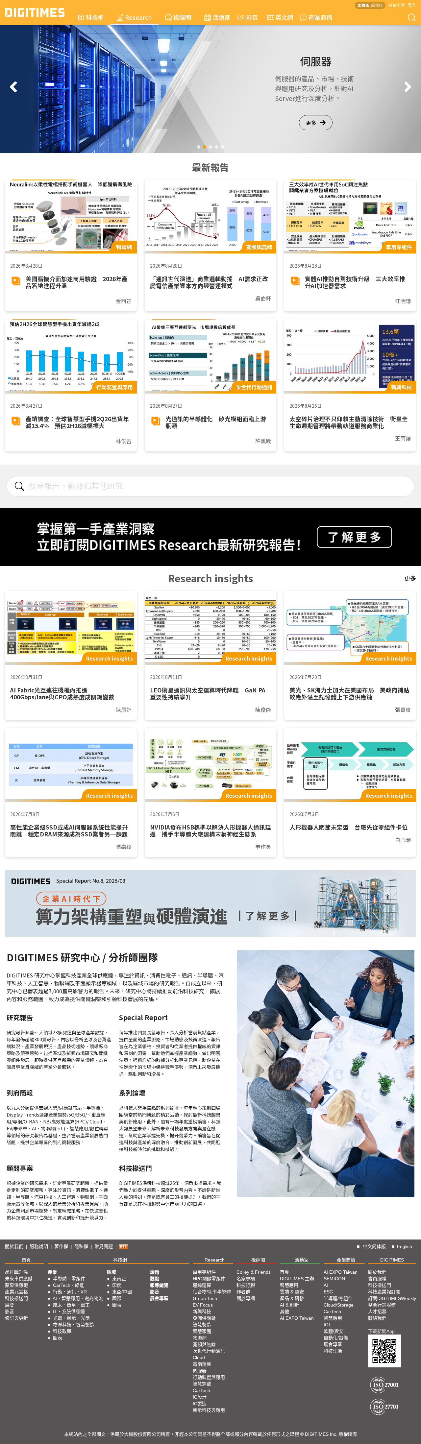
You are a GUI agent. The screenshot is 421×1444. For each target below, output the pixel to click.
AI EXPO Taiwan (297, 1318)
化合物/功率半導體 (212, 1291)
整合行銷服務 (382, 1305)
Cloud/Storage (339, 1305)
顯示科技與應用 (209, 1410)
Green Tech (205, 1298)
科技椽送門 (16, 1298)
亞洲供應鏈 (204, 1318)
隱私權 (81, 1246)
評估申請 (397, 5)
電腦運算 (202, 1364)
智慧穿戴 (202, 1383)
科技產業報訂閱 (384, 1291)
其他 (284, 1311)
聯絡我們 (377, 1318)
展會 (9, 1305)
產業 (52, 1272)
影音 (249, 17)
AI (326, 1285)
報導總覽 (159, 1285)
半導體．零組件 (69, 1278)
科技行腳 (245, 1285)
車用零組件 (204, 1272)
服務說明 (39, 1246)
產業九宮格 (16, 1291)
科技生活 (333, 1351)
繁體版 (363, 5)
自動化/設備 (336, 1337)
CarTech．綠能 (68, 1285)
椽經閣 (182, 17)
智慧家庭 (202, 1331)
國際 (116, 1298)
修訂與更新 (16, 1318)
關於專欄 (245, 1298)
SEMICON (334, 1278)
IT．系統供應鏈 (69, 1311)
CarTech (201, 1390)
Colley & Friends (253, 1272)
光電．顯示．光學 (71, 1318)
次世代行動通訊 (209, 1351)
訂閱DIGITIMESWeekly (392, 1298)
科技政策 (62, 1331)
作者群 (243, 1291)
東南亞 (119, 1278)
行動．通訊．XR (70, 1291)
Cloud (199, 1357)
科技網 (95, 17)
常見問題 (103, 1246)
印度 (116, 1285)
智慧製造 (202, 1324)
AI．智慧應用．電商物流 (78, 1298)
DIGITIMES (392, 1260)
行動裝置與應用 (209, 1377)
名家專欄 (245, 1278)
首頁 (26, 1260)
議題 (154, 1272)
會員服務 (377, 1278)
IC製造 (200, 1403)
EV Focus (203, 1305)
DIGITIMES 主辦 (297, 1278)
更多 (311, 127)
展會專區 (159, 1298)
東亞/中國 (122, 1291)
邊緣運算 (202, 1285)
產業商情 (320, 17)
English (404, 1246)
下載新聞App (381, 1331)
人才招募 (377, 1311)
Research (138, 17)
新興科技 (202, 1311)
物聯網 (200, 1337)
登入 (412, 5)
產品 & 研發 (292, 1298)
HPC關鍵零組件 (209, 1278)
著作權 (61, 1246)
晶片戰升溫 (16, 1272)
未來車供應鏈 (19, 1278)
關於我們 (14, 1246)
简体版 (377, 5)
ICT (327, 1324)
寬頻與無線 (204, 1344)
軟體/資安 (333, 1331)
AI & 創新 (289, 1305)
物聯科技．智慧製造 (73, 1324)
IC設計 (200, 1397)
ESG (328, 1291)
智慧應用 (289, 1285)
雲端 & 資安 (292, 1291)
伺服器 (200, 1370)
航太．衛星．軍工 (71, 1305)
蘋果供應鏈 (16, 1285)
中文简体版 (374, 1246)
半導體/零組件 (338, 1298)
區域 (111, 1272)
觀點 (154, 1278)
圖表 (57, 1337)
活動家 (221, 17)
